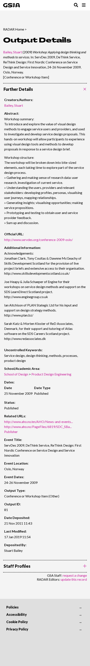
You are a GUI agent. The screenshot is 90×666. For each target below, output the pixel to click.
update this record (74, 579)
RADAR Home (13, 29)
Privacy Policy (17, 629)
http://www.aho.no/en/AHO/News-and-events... (38, 422)
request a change (75, 575)
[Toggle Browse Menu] (84, 5)
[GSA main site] (11, 5)
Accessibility (16, 614)
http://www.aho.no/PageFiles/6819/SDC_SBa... (38, 427)
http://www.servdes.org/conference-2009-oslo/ (38, 240)
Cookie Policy (17, 622)
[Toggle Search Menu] (76, 5)
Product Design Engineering (51, 374)
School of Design (16, 374)
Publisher (11, 432)
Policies (12, 607)
